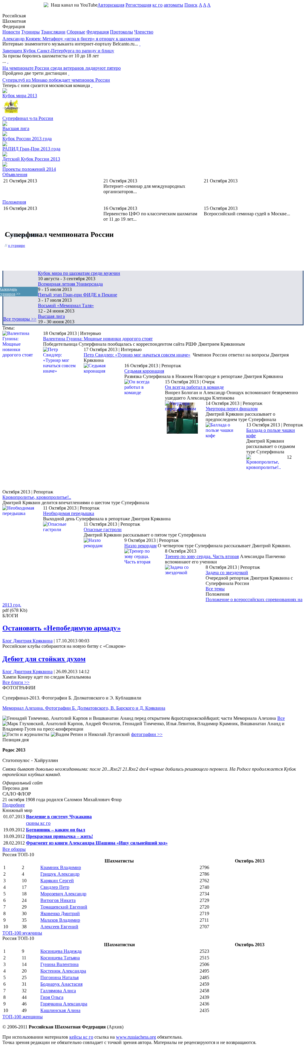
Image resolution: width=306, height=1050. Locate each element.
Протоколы (121, 31)
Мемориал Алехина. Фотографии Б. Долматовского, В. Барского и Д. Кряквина (83, 708)
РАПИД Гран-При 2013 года (31, 148)
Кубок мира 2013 (19, 95)
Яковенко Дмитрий (60, 913)
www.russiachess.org (136, 1037)
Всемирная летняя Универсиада (70, 283)
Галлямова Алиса (58, 990)
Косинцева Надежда (61, 951)
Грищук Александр (59, 874)
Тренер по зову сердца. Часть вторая (202, 556)
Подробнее (13, 804)
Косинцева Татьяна (60, 957)
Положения (14, 202)
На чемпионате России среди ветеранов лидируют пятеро (61, 68)
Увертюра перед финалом (232, 408)
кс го (157, 4)
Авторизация (110, 4)
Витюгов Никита (58, 900)
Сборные (76, 31)
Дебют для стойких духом (43, 659)
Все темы (215, 588)
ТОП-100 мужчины (22, 932)
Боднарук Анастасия (61, 984)
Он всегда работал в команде (194, 387)
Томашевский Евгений (63, 906)
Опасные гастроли (103, 529)
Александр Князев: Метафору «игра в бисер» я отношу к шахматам (71, 38)
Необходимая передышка (68, 513)
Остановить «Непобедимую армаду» (61, 628)
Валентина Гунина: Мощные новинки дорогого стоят (98, 338)
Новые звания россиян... (229, 186)
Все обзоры (14, 849)
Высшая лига (15, 128)
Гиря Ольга (51, 997)
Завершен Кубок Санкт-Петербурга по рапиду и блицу (58, 50)
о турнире (16, 245)
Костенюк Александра (63, 970)
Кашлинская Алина (60, 1010)
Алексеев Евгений (59, 926)
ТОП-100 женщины (22, 1016)
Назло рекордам (140, 545)
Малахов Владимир (60, 920)
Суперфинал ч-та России (27, 118)
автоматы (173, 4)
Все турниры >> (19, 318)
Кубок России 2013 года (27, 138)
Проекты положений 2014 (29, 169)
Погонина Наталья (59, 977)
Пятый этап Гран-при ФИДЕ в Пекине (77, 294)
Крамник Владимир (60, 867)
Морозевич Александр (63, 893)
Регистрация (138, 4)
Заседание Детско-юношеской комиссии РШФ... (52, 186)
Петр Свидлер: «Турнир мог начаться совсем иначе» (137, 354)
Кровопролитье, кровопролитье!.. (36, 497)
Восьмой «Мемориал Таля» (66, 305)
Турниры (30, 31)
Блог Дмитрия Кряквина (27, 640)
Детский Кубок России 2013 (31, 158)
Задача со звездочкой (227, 572)
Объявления (14, 174)
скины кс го (38, 823)
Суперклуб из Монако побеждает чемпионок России (56, 80)
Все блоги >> (16, 682)
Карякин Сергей (57, 880)
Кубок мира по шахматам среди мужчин (79, 273)
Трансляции (53, 31)
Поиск (191, 4)
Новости (11, 31)
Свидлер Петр (54, 887)
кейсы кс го (81, 1037)
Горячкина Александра (63, 1003)
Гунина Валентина (59, 964)
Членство (143, 31)
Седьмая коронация (144, 371)
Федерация (97, 31)
